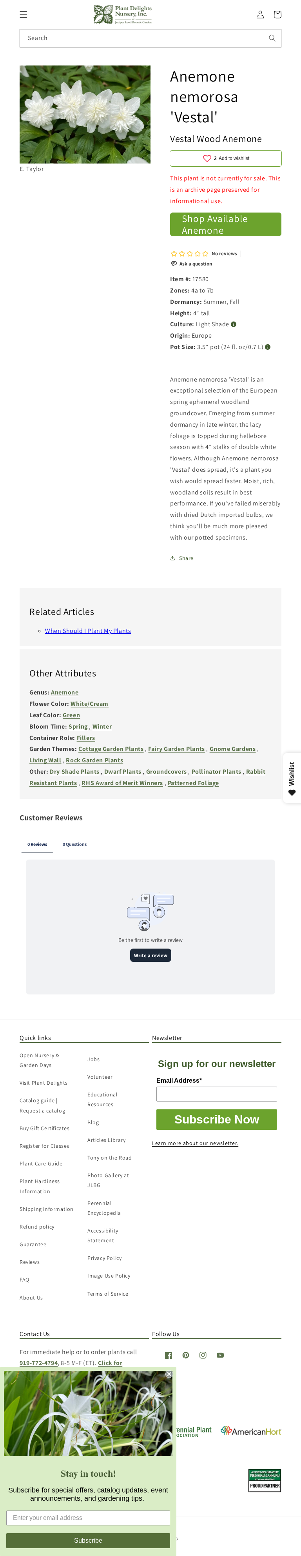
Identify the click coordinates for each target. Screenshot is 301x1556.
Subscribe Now (216, 1119)
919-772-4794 (39, 1363)
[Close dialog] (169, 1374)
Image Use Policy (109, 1275)
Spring (78, 726)
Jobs (93, 1059)
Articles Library (106, 1139)
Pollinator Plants (216, 771)
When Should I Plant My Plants (88, 631)
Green (71, 715)
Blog (93, 1122)
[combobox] (150, 38)
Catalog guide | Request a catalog (42, 1105)
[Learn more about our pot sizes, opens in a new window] (268, 347)
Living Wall (45, 760)
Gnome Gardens (233, 749)
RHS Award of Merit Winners (122, 783)
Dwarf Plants (122, 771)
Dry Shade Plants (75, 771)
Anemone (64, 692)
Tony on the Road (109, 1157)
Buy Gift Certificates (45, 1128)
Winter (102, 726)
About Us (31, 1297)
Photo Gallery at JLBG (108, 1180)
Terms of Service (108, 1293)
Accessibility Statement (102, 1235)
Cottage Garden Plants (111, 749)
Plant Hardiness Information (40, 1186)
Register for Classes (44, 1145)
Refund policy (37, 1226)
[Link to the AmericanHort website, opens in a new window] (251, 1433)
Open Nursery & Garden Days (39, 1060)
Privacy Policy (104, 1258)
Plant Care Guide (41, 1163)
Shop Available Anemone (215, 224)
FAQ (24, 1279)
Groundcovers (166, 771)
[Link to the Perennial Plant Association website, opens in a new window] (182, 1435)
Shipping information (47, 1208)
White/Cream (90, 704)
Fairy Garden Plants (176, 749)
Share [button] (186, 558)
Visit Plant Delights (44, 1082)
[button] (23, 14)
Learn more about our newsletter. (195, 1143)
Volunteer (99, 1076)
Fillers (86, 738)
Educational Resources (102, 1099)
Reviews (30, 1261)
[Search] (272, 38)
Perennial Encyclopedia (104, 1208)
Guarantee (33, 1244)
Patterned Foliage (193, 783)
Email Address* (179, 1080)
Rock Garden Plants (94, 760)
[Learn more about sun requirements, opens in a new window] (234, 324)
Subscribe (88, 1540)
